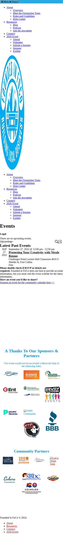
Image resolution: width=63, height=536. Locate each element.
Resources (11, 22)
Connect (10, 33)
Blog (15, 24)
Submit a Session (21, 45)
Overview (18, 10)
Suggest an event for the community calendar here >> (27, 282)
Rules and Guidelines (24, 16)
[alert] (31, 238)
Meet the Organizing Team (26, 13)
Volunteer (18, 42)
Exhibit (16, 51)
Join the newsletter (22, 30)
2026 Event (12, 36)
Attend (16, 39)
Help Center (19, 19)
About (9, 7)
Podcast (17, 27)
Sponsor (17, 48)
